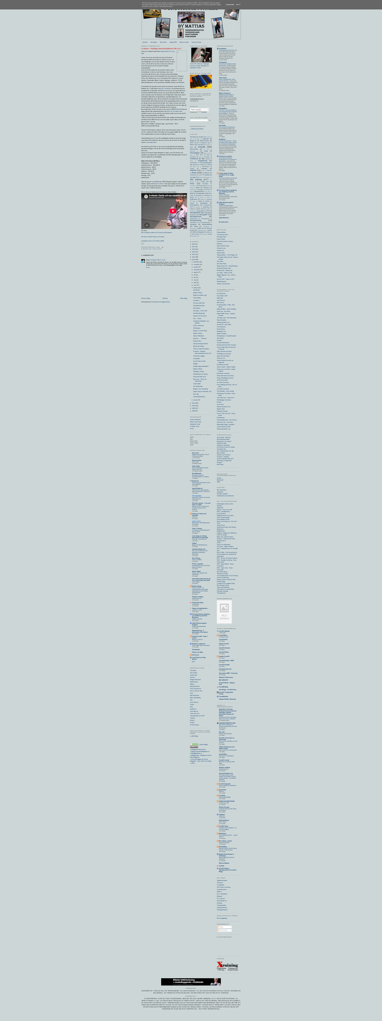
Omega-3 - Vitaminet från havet (226, 538)
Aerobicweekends (222, 907)
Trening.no (220, 882)
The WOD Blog (223, 687)
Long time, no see (197, 610)
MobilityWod (223, 846)
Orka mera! (195, 453)
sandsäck (209, 199)
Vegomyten (220, 507)
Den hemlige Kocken (223, 585)
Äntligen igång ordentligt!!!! (201, 366)
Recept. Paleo (207, 191)
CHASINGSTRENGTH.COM (227, 723)
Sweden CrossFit (224, 656)
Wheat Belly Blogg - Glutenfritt (225, 424)
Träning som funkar (222, 573)
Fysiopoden (196, 358)
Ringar (198, 66)
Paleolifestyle (221, 417)
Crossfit (201, 147)
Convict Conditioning (223, 577)
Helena (192, 684)
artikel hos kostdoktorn (164, 88)
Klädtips (195, 363)
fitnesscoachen (196, 460)
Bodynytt (219, 896)
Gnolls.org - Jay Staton (223, 311)
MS (198, 181)
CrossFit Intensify (224, 648)
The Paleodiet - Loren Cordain (225, 391)
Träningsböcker (221, 593)
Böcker (192, 144)
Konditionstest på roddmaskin (225, 496)
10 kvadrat (193, 670)
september (197, 269)
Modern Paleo (221, 409)
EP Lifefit (206, 149)
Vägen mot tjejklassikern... (200, 608)
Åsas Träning (196, 558)
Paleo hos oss (221, 358)
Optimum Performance (226, 677)
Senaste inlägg (145, 298)
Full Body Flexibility (222, 591)
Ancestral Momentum (223, 342)
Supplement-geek (222, 880)
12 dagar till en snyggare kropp (226, 583)
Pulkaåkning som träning (200, 374)
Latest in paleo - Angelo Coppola (226, 367)
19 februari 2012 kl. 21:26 (158, 260)
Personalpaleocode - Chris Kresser (227, 420)
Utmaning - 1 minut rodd (200, 310)
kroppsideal (193, 175)
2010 (193, 405)
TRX (195, 64)
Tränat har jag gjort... (224, 842)
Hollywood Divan (195, 686)
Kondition (209, 170)
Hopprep (202, 164)
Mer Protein (220, 464)
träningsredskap (195, 220)
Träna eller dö (194, 711)
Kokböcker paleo (222, 443)
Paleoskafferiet (221, 232)
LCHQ (218, 542)
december (197, 262)
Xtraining (219, 903)
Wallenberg (222, 833)
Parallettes (205, 183)
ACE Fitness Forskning (223, 887)
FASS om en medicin (173, 111)
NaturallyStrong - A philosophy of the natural (200, 631)
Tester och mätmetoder (223, 544)
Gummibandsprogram (206, 162)
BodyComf (195, 481)
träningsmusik (194, 218)
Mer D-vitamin (221, 453)
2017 (193, 246)
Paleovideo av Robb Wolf (224, 460)
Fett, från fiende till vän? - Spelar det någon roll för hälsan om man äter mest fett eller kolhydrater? (228, 142)
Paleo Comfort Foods (223, 246)
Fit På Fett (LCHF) (222, 380)
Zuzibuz (192, 722)
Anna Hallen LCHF (222, 296)
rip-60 (208, 197)
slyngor (192, 203)
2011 (193, 403)
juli (195, 275)
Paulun (192, 704)
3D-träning (193, 137)
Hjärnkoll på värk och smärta (225, 515)
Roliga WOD (173, 42)
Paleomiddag (197, 298)
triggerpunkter (200, 211)
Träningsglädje (196, 496)
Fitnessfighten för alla (223, 519)
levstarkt (221, 866)
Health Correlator (222, 333)
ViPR (194, 232)
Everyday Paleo (221, 237)
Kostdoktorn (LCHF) (222, 364)
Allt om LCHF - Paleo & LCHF (225, 279)
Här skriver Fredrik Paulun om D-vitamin (152, 236)
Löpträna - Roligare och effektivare (227, 533)
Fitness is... (222, 791)
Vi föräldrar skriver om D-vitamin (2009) (152, 241)
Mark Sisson (220, 302)
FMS (208, 155)
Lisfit (191, 693)
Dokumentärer (194, 149)
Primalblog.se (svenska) (224, 353)
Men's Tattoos (222, 822)
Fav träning (204, 151)
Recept (197, 191)
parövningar (192, 185)
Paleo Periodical (221, 320)
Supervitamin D (221, 540)
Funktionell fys (195, 159)
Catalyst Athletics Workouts (227, 699)
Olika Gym (205, 181)
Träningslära (196, 649)
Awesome (194, 517)
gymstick (195, 164)
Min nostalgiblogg (222, 918)
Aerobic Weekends (195, 419)
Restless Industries (224, 195)
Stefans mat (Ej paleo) (223, 284)
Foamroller (193, 157)
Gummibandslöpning (199, 396)
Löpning (207, 175)
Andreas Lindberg (224, 767)
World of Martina (224, 863)
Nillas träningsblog (195, 697)
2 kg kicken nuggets (199, 356)
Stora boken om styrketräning (225, 589)
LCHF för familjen (222, 535)
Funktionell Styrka (197, 602)
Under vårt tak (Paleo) (223, 356)
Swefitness (193, 709)
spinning (198, 207)
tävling (196, 226)
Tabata (192, 209)
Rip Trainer (200, 197)
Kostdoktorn (223, 48)
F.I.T (193, 662)
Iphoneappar (205, 166)
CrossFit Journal (224, 760)
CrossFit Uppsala (224, 631)
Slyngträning (203, 203)
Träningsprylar (205, 218)
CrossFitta (222, 795)
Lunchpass (196, 300)
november (197, 264)
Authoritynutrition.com (223, 322)
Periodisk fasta (201, 185)
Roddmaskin (193, 199)
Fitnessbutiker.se (222, 900)
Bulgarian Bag (205, 142)
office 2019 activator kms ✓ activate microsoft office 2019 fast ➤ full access (228, 726)
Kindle (202, 170)
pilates (198, 187)
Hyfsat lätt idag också (199, 376)
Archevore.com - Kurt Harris (225, 422)
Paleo (192, 183)
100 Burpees (196, 328)
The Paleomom (221, 327)
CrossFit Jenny (223, 826)
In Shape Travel (194, 426)
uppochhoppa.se (197, 488)
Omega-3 (219, 462)
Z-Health (204, 234)
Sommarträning (194, 205)
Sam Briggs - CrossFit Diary (227, 689)
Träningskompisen (222, 910)
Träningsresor (194, 222)
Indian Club (196, 166)
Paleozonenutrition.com (223, 406)
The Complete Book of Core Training (227, 575)
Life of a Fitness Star (196, 691)
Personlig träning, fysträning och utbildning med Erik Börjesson (228, 191)
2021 (193, 244)
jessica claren (196, 521)
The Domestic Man (222, 234)
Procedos (200, 189)
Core (191, 147)
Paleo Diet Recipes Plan (224, 268)
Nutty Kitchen (221, 252)
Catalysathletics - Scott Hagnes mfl (227, 255)
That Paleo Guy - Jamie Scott (225, 397)
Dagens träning (197, 292)
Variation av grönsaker (223, 445)
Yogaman (222, 814)
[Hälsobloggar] (194, 736)
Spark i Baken (196, 571)
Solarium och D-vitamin (223, 455)
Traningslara (223, 62)
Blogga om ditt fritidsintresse (199, 545)
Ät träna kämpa (194, 725)
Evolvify (219, 402)
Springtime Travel (195, 424)
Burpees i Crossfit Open (200, 330)
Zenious (192, 720)
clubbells (208, 144)
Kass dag (196, 394)
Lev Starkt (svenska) (223, 389)
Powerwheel (193, 189)
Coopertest (220, 492)
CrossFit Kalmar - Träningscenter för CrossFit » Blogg (228, 870)
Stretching (206, 207)
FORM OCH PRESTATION (226, 801)
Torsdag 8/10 (195, 604)
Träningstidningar (205, 222)
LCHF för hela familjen (223, 517)
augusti (196, 272)
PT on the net (221, 898)
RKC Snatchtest (221, 490)
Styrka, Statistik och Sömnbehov (227, 785)
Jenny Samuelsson (195, 688)
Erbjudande (192, 151)
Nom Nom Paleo (221, 263)
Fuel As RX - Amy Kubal (224, 324)
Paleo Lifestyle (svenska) (224, 351)
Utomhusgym (206, 226)
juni (195, 277)
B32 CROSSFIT (223, 680)
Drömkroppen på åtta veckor (225, 504)
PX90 (191, 191)
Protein (208, 189)
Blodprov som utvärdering (200, 389)
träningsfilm (203, 214)
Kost (150, 249)
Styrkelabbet (223, 108)
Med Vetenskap (194, 695)
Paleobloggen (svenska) (224, 400)
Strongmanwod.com (225, 669)
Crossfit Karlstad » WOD (226, 660)
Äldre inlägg (183, 298)
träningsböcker (195, 213)
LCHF (200, 175)
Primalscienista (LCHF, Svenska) (226, 345)
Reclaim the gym (224, 807)
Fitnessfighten (195, 153)
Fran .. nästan (197, 318)
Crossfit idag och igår (199, 361)
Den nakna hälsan (222, 572)
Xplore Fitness (196, 234)
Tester (198, 209)
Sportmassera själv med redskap (226, 527)
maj (195, 280)
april (195, 282)
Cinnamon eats (221, 248)
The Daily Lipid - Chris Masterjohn (226, 318)
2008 (193, 411)
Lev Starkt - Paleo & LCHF (224, 272)
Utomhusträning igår (199, 313)
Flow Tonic (199, 155)
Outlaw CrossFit (224, 644)
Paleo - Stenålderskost (223, 511)
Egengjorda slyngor (195, 67)
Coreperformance (222, 889)
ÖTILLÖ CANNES (197, 559)
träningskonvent (195, 216)
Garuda (208, 158)
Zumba (210, 234)
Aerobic (201, 137)
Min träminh (207, 177)
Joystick (192, 168)
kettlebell (193, 170)
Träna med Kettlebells (223, 587)
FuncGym (193, 66)
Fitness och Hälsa (197, 652)
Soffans (194, 543)
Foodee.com (220, 250)
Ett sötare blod (223, 222)
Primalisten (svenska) (223, 373)
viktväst (209, 230)
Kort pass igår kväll (198, 303)
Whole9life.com (221, 331)
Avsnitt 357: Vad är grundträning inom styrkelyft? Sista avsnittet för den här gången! (228, 111)
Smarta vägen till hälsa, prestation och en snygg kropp (226, 175)
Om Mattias (153, 42)
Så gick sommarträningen (226, 205)
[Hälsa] (194, 744)
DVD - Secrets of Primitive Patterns (227, 558)
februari (196, 287)
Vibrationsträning (201, 230)
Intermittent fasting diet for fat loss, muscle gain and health (201, 579)
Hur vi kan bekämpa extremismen (228, 178)
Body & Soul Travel (195, 422)
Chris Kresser (221, 300)
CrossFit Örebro (224, 652)
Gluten (191, 160)
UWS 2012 (222, 816)
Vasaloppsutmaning (198, 305)
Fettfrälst (219, 506)
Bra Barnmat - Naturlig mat (224, 270)
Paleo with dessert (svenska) (225, 375)
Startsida (144, 42)
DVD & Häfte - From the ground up (227, 552)
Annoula (192, 677)
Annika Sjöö (193, 675)
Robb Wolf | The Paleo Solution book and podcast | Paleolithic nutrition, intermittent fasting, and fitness (227, 712)
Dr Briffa (219, 340)
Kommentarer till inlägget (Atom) (160, 302)
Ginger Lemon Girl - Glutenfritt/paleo (227, 266)
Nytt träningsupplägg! (224, 797)
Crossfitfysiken (223, 696)
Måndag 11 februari (197, 639)
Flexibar (205, 153)
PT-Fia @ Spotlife (197, 564)
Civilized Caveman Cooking (225, 241)
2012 (193, 259)
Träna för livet (221, 525)
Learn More (230, 4)
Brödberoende (221, 531)
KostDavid (222, 139)
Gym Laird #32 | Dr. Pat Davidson (228, 750)
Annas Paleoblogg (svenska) (225, 378)
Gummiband (193, 162)
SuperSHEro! (223, 754)
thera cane (207, 209)
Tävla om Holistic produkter (201, 349)
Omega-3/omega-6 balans (200, 343)
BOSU (191, 142)
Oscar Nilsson (194, 702)
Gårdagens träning (198, 371)
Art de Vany (220, 404)
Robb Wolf (220, 298)
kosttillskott (157, 249)
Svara (147, 267)
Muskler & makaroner (198, 644)
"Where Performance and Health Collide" (226, 747)
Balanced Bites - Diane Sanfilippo (226, 309)
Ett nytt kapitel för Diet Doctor (227, 50)
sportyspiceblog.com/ (199, 549)
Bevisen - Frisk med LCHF (224, 509)
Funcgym (207, 157)
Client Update (196, 582)
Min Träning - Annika (225, 841)
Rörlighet (203, 199)
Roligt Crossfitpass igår (200, 295)
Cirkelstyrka (200, 144)
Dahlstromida (194, 682)
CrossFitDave (223, 635)
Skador (194, 201)
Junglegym (206, 64)
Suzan (148, 260)
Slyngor (219, 478)
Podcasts (206, 187)
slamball (207, 201)
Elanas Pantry (221, 239)
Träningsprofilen (221, 905)
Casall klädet (197, 383)
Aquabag (197, 139)
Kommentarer (223, 930)
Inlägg (221, 927)
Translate (204, 112)
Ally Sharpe (220, 338)
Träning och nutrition (225, 156)
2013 (193, 257)
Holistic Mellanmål (198, 336)
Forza (200, 157)
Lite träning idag (197, 386)
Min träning (196, 179)
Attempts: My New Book (225, 733)
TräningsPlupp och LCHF (197, 715)
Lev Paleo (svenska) (223, 382)
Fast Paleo (220, 261)
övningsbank (195, 236)
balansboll (206, 139)
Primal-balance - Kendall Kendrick (226, 336)
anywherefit (222, 789)
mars (195, 285)
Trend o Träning (197, 528)
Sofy (191, 706)
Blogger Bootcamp (195, 679)
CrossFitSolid (223, 639)
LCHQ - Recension (198, 325)
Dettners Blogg (196, 586)
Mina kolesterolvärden (223, 439)
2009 (193, 408)
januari (196, 400)
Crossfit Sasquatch (225, 784)
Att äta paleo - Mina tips (224, 437)
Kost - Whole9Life (222, 894)
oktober (196, 267)
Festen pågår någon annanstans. (201, 645)
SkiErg (200, 201)
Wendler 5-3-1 (203, 232)
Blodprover (193, 141)
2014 (193, 254)
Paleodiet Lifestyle (222, 411)
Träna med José (194, 713)
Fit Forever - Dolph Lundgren (225, 546)
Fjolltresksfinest (224, 820)
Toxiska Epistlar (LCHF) (224, 426)
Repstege (203, 66)
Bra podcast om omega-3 (224, 441)
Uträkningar (192, 228)
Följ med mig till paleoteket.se (227, 127)
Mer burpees (196, 308)
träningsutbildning (207, 224)
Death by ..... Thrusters (200, 338)
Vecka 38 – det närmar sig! (199, 539)
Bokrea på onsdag (198, 346)
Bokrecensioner (204, 141)
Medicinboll (220, 480)
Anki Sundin (193, 673)
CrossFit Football (224, 664)
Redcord (199, 64)
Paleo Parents (221, 329)
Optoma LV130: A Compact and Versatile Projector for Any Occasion (200, 508)
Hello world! (195, 462)
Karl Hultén (222, 125)
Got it (238, 4)
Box (197, 142)
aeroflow (208, 137)
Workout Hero (197, 341)
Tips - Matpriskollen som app (225, 451)
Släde (218, 482)
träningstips (193, 224)
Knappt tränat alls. (224, 769)
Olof (191, 700)
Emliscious (195, 655)
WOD (211, 232)
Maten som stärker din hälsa (225, 537)
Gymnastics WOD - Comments (228, 673)
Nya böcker (196, 290)
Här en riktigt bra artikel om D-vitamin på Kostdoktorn (156, 232)
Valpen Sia (200, 228)
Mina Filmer (163, 42)
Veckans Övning (196, 42)
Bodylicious (220, 529)
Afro (191, 139)
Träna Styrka (223, 77)
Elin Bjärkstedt (196, 473)
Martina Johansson (225, 93)
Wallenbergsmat (221, 281)
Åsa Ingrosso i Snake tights (226, 756)
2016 (193, 249)
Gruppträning (202, 160)
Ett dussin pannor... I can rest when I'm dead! (201, 503)
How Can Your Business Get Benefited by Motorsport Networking (199, 552)
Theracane (192, 211)
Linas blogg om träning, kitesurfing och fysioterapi (200, 536)
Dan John (222, 732)
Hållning (209, 164)
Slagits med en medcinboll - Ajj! (202, 391)
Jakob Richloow (224, 217)
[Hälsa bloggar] (203, 744)
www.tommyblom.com (226, 773)
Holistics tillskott (158, 183)
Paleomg (219, 243)
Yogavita (192, 718)
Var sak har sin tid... (224, 803)
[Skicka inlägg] (161, 247)
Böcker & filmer (184, 42)
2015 (193, 252)
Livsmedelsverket (151, 142)
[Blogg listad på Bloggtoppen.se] (200, 751)
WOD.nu (219, 891)
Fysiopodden (220, 885)
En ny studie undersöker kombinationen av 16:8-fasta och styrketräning (228, 159)
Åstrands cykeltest (222, 494)
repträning (207, 195)
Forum (192, 428)
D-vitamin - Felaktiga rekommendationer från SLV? (161, 49)
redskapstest (201, 193)
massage (192, 177)
